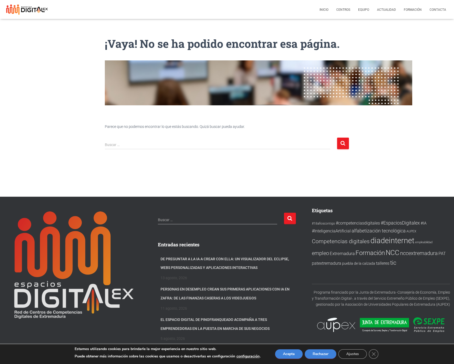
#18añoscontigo (323, 223)
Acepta (289, 353)
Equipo (363, 10)
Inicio (323, 10)
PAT (442, 253)
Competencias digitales (341, 241)
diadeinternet (392, 240)
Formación (413, 10)
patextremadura (326, 263)
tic (393, 262)
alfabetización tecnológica (379, 230)
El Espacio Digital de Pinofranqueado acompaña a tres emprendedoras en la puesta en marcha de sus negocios (215, 324)
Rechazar (320, 353)
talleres (382, 263)
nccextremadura (419, 253)
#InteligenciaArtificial (331, 230)
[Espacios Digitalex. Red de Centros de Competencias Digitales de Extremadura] (27, 9)
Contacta (438, 10)
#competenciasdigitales (358, 223)
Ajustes (352, 353)
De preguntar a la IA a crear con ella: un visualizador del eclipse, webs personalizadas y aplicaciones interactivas (225, 263)
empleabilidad (423, 242)
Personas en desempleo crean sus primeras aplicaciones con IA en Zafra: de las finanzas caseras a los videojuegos (225, 293)
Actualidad (386, 10)
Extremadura (342, 253)
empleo (320, 253)
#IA (423, 223)
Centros (343, 10)
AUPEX (411, 231)
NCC (392, 253)
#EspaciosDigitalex (400, 223)
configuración (248, 356)
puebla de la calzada (358, 263)
